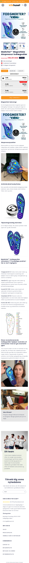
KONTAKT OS (6, 544)
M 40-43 (12, 71)
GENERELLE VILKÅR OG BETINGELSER (11, 535)
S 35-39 (4, 71)
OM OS (4, 529)
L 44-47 (20, 71)
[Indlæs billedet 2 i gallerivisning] (14, 46)
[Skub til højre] (27, 46)
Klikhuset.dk (12, 562)
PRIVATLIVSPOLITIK (7, 532)
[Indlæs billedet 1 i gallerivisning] (6, 46)
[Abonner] (24, 491)
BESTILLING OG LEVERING (9, 551)
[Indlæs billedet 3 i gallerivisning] (22, 46)
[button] (2, 5)
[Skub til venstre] (1, 46)
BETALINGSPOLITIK (7, 547)
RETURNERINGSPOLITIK (8, 554)
